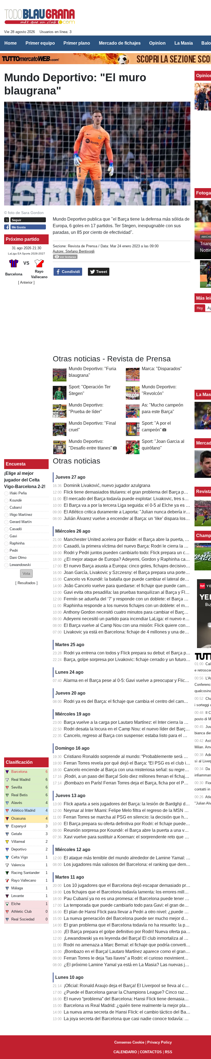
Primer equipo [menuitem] (40, 43)
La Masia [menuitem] (183, 43)
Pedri (14, 550)
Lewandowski (20, 565)
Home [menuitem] (10, 43)
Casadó (16, 529)
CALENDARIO (125, 1052)
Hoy (200, 308)
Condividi (70, 271)
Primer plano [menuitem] (76, 43)
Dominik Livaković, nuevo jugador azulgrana (107, 485)
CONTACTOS (151, 1052)
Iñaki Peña (18, 493)
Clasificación (19, 762)
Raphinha (17, 543)
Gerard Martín (21, 522)
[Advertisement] (121, 315)
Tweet (101, 271)
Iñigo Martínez (21, 515)
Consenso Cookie (129, 1042)
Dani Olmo (18, 558)
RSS (168, 1052)
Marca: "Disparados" (162, 368)
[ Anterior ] (26, 282)
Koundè (16, 500)
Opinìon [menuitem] (157, 43)
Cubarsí (16, 507)
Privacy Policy (159, 1042)
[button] (26, 573)
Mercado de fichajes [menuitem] (120, 43)
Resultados (26, 583)
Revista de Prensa (82, 246)
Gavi (13, 536)
